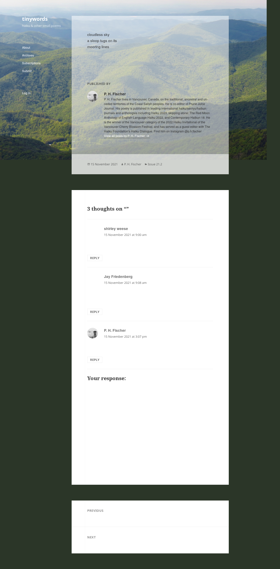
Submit (27, 71)
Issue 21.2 (155, 164)
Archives (28, 55)
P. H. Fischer (132, 164)
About (26, 47)
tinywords (35, 18)
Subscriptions (31, 63)
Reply (94, 258)
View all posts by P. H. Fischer (125, 136)
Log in (26, 93)
